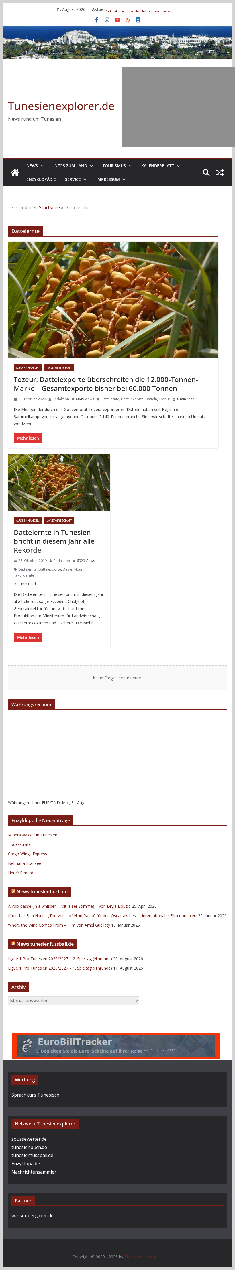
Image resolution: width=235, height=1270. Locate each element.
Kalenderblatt (157, 165)
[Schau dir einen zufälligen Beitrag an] (220, 172)
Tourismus (114, 165)
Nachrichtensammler (33, 1172)
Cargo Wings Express (27, 853)
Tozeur (164, 399)
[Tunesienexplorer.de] (15, 172)
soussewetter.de (29, 1139)
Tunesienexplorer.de (61, 105)
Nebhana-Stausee (24, 863)
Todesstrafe (19, 844)
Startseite (49, 207)
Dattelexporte (132, 399)
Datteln (151, 399)
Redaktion (61, 399)
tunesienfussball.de (32, 1155)
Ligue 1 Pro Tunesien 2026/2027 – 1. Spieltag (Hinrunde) (60, 968)
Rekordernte (24, 575)
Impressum (108, 179)
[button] (41, 166)
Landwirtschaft (59, 368)
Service (73, 179)
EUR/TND (51, 802)
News (32, 165)
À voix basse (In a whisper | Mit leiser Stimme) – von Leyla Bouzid (69, 906)
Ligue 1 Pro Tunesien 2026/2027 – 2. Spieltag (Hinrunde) (60, 958)
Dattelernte (110, 399)
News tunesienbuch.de (42, 892)
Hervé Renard (20, 872)
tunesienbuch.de (29, 1147)
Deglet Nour (73, 569)
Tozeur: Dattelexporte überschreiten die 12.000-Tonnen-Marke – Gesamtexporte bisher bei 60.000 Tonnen (106, 384)
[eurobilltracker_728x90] (116, 1037)
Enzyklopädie (41, 179)
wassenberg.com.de (32, 1215)
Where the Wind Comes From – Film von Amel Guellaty (59, 925)
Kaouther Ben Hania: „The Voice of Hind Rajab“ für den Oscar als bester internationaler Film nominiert (102, 915)
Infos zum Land (70, 165)
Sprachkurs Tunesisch (35, 1095)
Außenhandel (27, 368)
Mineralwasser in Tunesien (32, 835)
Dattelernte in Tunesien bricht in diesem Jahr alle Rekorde (54, 541)
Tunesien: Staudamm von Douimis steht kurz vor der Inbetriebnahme (140, 12)
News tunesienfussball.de (45, 944)
